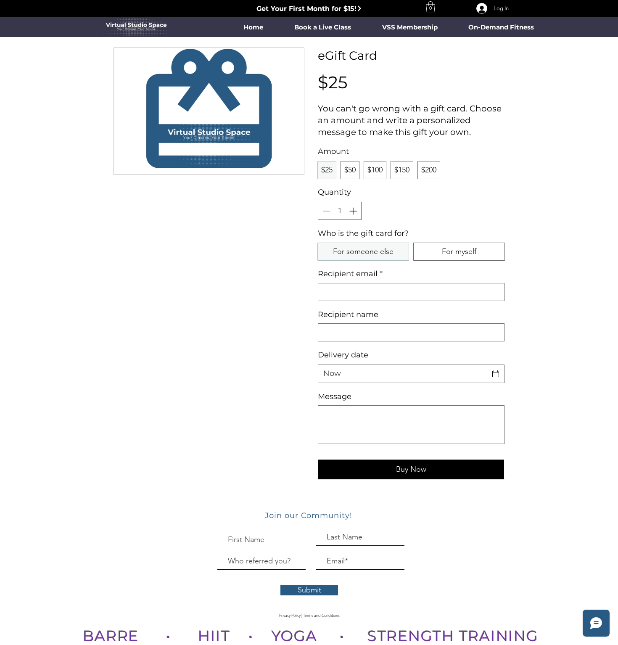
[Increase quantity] (353, 210)
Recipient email (350, 273)
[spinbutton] (339, 210)
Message (334, 396)
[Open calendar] (496, 374)
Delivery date (343, 355)
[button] (430, 6)
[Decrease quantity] (325, 210)
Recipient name (348, 314)
